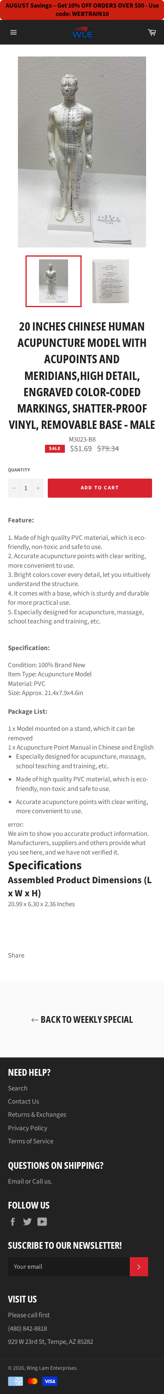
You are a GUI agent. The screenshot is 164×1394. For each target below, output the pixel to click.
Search (17, 1088)
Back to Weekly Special (86, 1019)
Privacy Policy (27, 1128)
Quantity (19, 470)
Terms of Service (30, 1141)
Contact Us (23, 1101)
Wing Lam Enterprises (51, 1368)
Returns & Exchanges (37, 1114)
